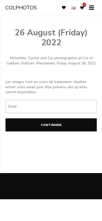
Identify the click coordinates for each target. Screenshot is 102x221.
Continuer (51, 125)
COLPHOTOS (21, 7)
